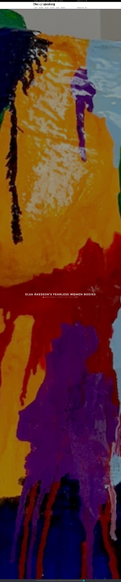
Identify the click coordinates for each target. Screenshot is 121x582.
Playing (52, 7)
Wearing (41, 7)
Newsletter (80, 7)
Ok (83, 580)
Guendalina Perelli (50, 297)
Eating (57, 7)
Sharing (63, 7)
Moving (47, 7)
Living (35, 7)
